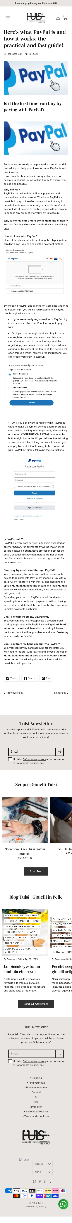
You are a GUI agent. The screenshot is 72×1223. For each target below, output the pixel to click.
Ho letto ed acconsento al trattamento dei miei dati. (38, 761)
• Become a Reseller (36, 1111)
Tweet (13, 678)
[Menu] (8, 18)
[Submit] (59, 752)
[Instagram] (34, 1181)
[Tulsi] (36, 17)
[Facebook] (40, 1181)
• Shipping (36, 1077)
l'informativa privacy (34, 759)
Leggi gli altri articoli (36, 1003)
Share (31, 678)
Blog (36, 1101)
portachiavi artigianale (22, 932)
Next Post (60, 692)
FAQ (36, 1097)
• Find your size (36, 1082)
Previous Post (14, 692)
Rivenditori (36, 1106)
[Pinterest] (45, 1181)
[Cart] (65, 18)
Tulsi (40, 1203)
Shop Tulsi (36, 871)
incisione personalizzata (22, 926)
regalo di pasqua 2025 (20, 937)
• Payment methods (36, 1087)
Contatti (36, 1092)
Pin (48, 678)
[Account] (58, 18)
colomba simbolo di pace (22, 921)
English (39, 1164)
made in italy (62, 941)
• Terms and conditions (36, 1116)
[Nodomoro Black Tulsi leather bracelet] (25, 820)
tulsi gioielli (14, 943)
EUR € (38, 1172)
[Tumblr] (50, 1181)
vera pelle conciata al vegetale (21, 950)
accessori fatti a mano (21, 915)
